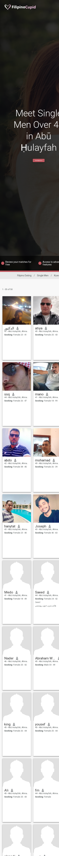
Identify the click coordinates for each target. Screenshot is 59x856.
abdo (8, 460)
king (7, 724)
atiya (38, 328)
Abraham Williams (45, 658)
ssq (7, 394)
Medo (8, 592)
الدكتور (9, 328)
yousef (40, 724)
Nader (9, 658)
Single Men (43, 275)
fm (37, 790)
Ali (6, 790)
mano (39, 394)
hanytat (9, 526)
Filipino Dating (24, 275)
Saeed (40, 592)
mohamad (42, 460)
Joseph (40, 526)
